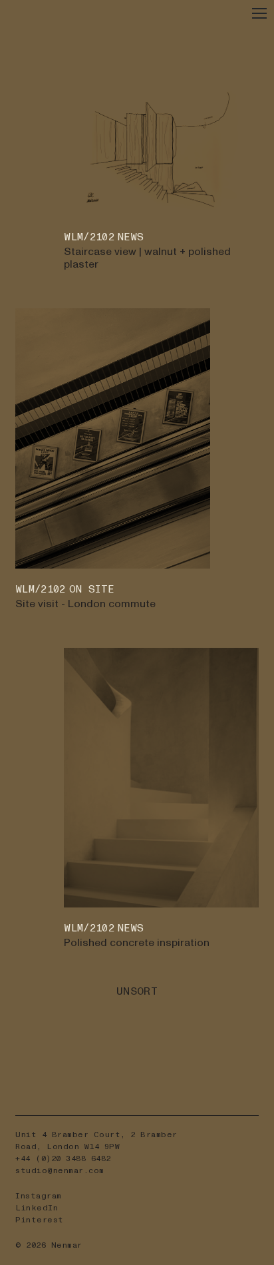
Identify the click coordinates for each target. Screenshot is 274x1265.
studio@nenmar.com (59, 1171)
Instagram (38, 1196)
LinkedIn (36, 1208)
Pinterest (39, 1220)
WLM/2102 (89, 237)
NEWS (131, 237)
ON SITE (91, 590)
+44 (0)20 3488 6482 (63, 1159)
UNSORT (137, 992)
